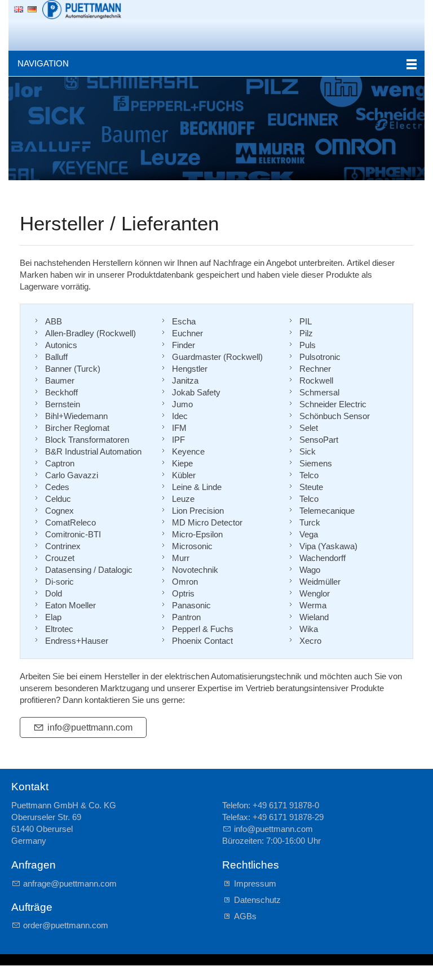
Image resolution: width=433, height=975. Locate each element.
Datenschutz (257, 900)
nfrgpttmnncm (72, 883)
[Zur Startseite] (81, 9)
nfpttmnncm (91, 727)
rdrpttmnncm (68, 925)
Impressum (255, 883)
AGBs (245, 916)
